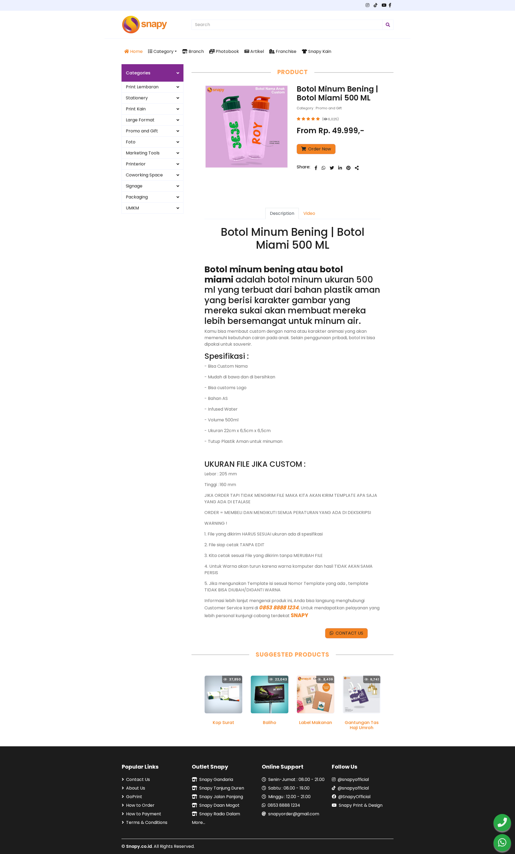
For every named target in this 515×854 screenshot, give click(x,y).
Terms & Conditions (146, 822)
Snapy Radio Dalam (219, 814)
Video (309, 213)
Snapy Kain (319, 51)
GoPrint (134, 797)
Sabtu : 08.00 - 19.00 (289, 788)
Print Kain (136, 109)
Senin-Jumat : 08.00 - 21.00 (296, 779)
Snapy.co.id (139, 846)
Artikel (256, 51)
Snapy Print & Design (360, 805)
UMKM (132, 208)
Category (163, 51)
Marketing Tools (143, 153)
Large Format (140, 120)
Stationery (137, 98)
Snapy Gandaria (216, 779)
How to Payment (143, 814)
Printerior (136, 164)
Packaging (137, 197)
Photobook (227, 51)
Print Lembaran (142, 87)
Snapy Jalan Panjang (221, 797)
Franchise (285, 51)
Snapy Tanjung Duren (221, 788)
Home (136, 51)
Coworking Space (144, 175)
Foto (130, 142)
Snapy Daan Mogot (219, 805)
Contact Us (138, 779)
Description (282, 213)
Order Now (319, 149)
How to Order (140, 805)
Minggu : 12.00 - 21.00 (289, 797)
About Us (135, 788)
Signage (134, 186)
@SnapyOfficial (354, 797)
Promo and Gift (142, 131)
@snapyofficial (353, 779)
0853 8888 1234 (284, 805)
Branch (195, 51)
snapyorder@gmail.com (293, 814)
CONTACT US (348, 633)
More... (198, 822)
